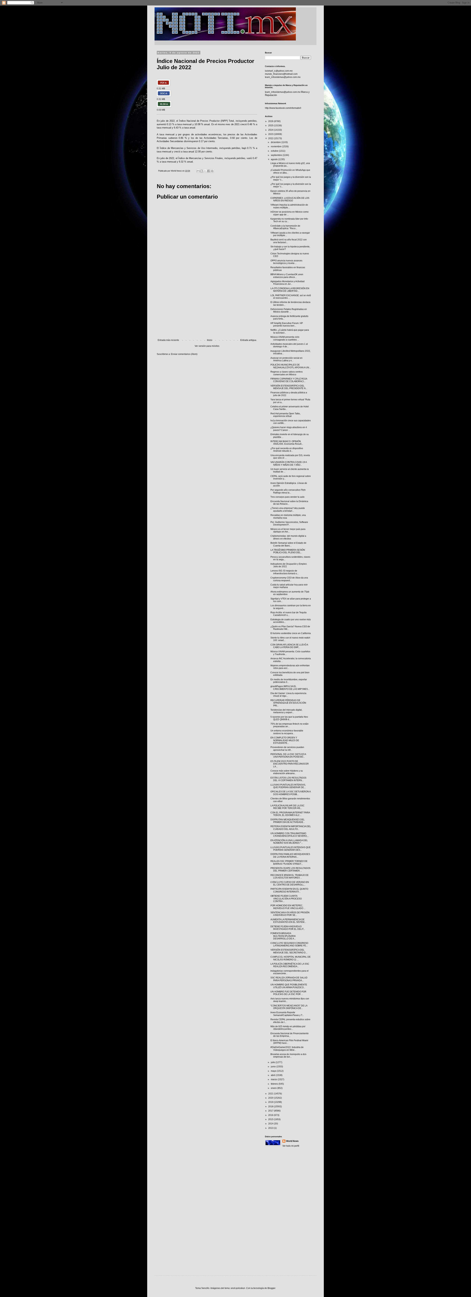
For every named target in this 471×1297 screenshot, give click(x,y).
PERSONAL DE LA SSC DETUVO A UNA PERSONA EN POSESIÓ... (288, 755)
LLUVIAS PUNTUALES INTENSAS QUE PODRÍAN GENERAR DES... (290, 848)
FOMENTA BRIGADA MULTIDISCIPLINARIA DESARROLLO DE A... (283, 936)
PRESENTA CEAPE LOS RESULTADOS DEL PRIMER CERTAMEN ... (290, 869)
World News (292, 1141)
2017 (271, 1110)
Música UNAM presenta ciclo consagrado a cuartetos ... (284, 338)
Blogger (271, 1288)
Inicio (209, 340)
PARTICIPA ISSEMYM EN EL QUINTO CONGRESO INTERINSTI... (289, 890)
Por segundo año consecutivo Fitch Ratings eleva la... (288, 491)
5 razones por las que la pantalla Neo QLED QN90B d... (289, 718)
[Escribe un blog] (201, 171)
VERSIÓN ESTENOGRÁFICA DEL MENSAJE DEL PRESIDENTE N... (288, 387)
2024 (271, 130)
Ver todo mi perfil (290, 1146)
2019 (271, 1102)
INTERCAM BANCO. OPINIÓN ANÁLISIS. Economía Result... (286, 442)
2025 (271, 125)
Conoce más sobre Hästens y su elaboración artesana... (286, 772)
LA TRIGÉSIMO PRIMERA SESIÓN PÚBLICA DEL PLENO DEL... (287, 551)
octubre (275, 151)
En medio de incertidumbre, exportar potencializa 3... (288, 680)
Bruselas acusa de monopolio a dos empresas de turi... (288, 1055)
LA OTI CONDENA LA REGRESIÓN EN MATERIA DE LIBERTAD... (289, 289)
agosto (274, 159)
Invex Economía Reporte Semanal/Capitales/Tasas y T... (287, 1013)
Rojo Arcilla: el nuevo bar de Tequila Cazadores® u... (288, 613)
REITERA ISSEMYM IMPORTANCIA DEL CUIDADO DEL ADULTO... (290, 827)
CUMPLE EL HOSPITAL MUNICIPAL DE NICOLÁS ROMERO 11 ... (290, 958)
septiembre (277, 155)
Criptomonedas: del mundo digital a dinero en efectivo (288, 537)
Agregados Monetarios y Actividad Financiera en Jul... (287, 282)
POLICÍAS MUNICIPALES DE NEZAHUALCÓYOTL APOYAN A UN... (290, 366)
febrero (275, 1084)
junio (273, 1066)
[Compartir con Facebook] (208, 171)
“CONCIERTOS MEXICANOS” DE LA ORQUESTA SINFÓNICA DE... (288, 1007)
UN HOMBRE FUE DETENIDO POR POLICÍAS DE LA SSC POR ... (288, 993)
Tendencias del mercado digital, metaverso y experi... (286, 711)
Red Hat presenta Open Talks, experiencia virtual (285, 414)
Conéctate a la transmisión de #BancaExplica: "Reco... (285, 227)
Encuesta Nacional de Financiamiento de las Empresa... (289, 1034)
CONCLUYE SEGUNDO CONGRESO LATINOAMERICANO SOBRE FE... (289, 944)
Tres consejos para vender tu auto (287, 497)
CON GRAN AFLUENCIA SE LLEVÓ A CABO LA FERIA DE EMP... (289, 646)
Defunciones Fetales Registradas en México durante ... (288, 310)
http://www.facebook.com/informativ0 (283, 108)
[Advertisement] (207, 308)
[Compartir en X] (205, 171)
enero (274, 1088)
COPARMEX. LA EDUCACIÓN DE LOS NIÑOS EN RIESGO (289, 199)
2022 (271, 138)
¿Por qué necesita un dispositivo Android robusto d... (286, 449)
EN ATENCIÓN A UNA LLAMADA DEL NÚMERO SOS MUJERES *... (289, 841)
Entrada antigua (248, 340)
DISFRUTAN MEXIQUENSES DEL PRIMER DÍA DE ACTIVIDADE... (287, 820)
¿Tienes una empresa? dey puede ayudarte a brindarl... (287, 509)
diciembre (276, 142)
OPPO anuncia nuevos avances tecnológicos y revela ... (286, 261)
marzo (274, 1079)
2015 (271, 1119)
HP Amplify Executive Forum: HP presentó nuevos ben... (286, 324)
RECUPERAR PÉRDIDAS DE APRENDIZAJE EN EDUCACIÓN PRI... (288, 703)
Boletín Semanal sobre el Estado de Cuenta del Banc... (288, 544)
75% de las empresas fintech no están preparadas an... (289, 725)
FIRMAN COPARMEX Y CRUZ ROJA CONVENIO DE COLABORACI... (288, 380)
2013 (271, 1128)
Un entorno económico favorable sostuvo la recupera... (286, 732)
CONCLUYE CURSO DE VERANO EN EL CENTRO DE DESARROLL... (289, 883)
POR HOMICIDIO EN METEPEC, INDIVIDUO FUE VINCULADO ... (287, 906)
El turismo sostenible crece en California (290, 633)
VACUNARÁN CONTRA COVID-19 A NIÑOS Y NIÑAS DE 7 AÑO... (288, 463)
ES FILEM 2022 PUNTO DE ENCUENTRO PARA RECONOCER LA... (289, 764)
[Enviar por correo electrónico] (198, 171)
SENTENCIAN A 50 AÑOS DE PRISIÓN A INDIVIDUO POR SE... (289, 913)
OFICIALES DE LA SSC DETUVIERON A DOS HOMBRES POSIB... (290, 792)
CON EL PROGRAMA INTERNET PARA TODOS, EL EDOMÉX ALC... (290, 813)
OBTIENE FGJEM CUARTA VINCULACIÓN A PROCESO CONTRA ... (286, 899)
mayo (274, 1071)
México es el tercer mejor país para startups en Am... (287, 530)
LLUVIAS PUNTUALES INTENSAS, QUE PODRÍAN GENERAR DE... (288, 786)
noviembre (276, 146)
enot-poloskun (238, 1288)
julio (273, 1062)
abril (273, 1075)
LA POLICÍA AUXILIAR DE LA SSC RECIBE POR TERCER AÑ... (287, 806)
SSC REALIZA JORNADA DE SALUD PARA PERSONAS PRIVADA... (288, 979)
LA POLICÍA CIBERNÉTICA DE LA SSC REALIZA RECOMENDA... (289, 965)
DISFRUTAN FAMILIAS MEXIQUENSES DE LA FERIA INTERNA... (290, 855)
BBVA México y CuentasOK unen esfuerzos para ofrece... (286, 275)
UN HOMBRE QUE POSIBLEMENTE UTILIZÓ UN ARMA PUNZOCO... (288, 986)
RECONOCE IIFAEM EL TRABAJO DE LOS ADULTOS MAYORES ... (289, 876)
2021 (271, 1093)
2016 (271, 1115)
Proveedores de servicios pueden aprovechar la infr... (287, 748)
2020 (271, 1098)
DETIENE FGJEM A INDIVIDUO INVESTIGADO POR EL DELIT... (287, 927)
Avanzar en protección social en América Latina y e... (286, 359)
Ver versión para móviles (207, 346)
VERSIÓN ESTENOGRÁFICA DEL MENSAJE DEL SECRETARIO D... (288, 951)
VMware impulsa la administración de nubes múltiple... (289, 206)
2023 (271, 134)
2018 (271, 1106)
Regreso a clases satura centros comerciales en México (286, 373)
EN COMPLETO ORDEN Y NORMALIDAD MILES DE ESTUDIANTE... (284, 740)
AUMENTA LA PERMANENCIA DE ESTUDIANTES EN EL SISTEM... (288, 920)
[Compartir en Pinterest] (212, 171)
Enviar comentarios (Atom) (184, 354)
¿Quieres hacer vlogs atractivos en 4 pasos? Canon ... (288, 428)
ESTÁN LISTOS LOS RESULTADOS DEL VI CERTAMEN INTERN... (288, 779)
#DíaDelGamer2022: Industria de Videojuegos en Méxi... (287, 1048)
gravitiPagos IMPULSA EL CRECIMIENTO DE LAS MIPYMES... (289, 687)
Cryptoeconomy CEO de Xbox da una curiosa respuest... (289, 579)
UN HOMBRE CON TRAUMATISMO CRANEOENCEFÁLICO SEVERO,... (289, 834)
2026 (271, 121)
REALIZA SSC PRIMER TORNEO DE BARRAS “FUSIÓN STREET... (288, 862)
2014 (271, 1123)
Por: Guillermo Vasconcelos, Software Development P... (289, 523)
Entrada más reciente (168, 340)
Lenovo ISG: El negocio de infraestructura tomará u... (284, 572)
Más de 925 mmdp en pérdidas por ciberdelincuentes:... (287, 1027)
